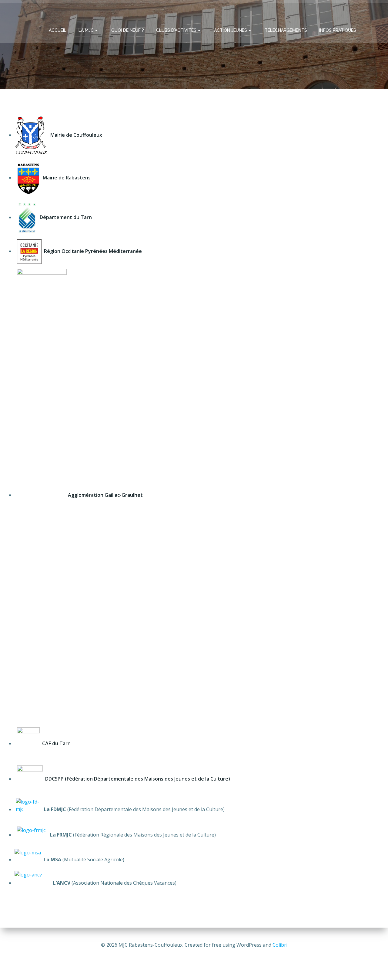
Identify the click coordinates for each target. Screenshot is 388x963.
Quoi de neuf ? (127, 30)
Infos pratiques (337, 30)
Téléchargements (286, 30)
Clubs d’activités (176, 30)
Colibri (280, 945)
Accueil (57, 30)
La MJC (86, 30)
